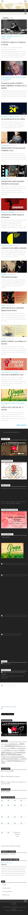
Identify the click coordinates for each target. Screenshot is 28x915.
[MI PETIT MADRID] (5, 791)
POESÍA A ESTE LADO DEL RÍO (18, 403)
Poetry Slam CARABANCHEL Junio (12, 375)
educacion (21, 748)
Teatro (5, 761)
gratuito (8, 753)
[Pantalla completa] (25, 735)
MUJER (13, 77)
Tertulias (8, 38)
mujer (22, 755)
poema (22, 757)
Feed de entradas (6, 888)
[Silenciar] (22, 735)
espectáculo (17, 750)
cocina (24, 746)
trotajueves (17, 761)
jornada (17, 753)
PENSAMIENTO (10, 36)
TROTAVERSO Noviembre (9, 277)
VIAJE (3, 763)
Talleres (3, 38)
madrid (18, 754)
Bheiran (2, 746)
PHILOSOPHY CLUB (18, 36)
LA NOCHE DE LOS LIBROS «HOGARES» (14, 248)
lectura (23, 753)
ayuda (18, 744)
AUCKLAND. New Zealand (6, 862)
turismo (23, 761)
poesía (3, 759)
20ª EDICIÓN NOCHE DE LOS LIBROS (13, 119)
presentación (14, 759)
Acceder (4, 884)
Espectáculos (4, 116)
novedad (12, 757)
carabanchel (10, 746)
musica (7, 757)
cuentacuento (4, 748)
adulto (2, 744)
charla (17, 746)
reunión (24, 759)
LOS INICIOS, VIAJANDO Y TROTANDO (10, 859)
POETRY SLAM (15, 372)
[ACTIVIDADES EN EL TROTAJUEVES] (14, 528)
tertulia (9, 761)
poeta (8, 759)
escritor (7, 750)
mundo (3, 757)
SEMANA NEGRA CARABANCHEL (8, 212)
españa (12, 750)
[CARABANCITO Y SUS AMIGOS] (8, 854)
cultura (13, 748)
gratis (3, 752)
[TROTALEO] (6, 663)
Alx (22, 910)
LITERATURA (11, 754)
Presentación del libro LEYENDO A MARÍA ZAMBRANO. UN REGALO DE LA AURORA (14, 85)
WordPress (13, 910)
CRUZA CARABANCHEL (6, 77)
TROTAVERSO (4, 274)
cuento (8, 748)
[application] (14, 729)
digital (17, 748)
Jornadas (3, 36)
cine (20, 746)
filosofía (22, 750)
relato (20, 759)
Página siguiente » (22, 425)
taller (2, 761)
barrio (22, 744)
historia (13, 753)
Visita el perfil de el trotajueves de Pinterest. (11, 846)
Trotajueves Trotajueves (5, 706)
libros (3, 754)
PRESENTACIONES (7, 79)
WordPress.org (5, 895)
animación (6, 744)
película (17, 757)
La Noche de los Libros (14, 116)
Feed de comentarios (7, 891)
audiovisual (13, 744)
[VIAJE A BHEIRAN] (7, 771)
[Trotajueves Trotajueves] (1, 708)
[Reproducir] (3, 735)
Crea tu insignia (13, 706)
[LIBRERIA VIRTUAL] (14, 674)
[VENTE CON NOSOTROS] (14, 479)
